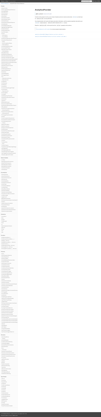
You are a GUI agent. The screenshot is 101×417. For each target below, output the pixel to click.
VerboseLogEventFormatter (7, 154)
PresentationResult (5, 204)
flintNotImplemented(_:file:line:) (8, 245)
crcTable (3, 160)
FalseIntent (3, 72)
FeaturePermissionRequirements (8, 354)
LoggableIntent (4, 399)
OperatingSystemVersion (6, 226)
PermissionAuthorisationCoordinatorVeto (10, 200)
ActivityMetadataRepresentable (8, 260)
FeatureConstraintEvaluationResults (9, 284)
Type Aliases (3, 376)
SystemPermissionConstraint (7, 208)
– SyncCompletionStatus (6, 43)
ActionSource (4, 179)
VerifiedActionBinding (6, 373)
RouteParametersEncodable (7, 311)
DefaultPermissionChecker (7, 65)
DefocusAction (4, 67)
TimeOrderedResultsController (7, 138)
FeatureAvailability (5, 190)
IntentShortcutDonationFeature (7, 97)
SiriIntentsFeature (5, 132)
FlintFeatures (4, 83)
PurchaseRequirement (6, 121)
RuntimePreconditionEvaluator (7, 130)
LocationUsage (4, 195)
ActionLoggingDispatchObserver (8, 9)
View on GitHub (97, 1)
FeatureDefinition (5, 287)
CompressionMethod (5, 185)
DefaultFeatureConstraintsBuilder (8, 60)
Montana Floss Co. (7, 413)
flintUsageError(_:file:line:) (7, 247)
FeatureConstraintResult (6, 351)
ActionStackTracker (5, 17)
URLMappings (4, 148)
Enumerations (4, 172)
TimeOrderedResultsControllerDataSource (10, 319)
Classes (2, 6)
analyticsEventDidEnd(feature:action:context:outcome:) (51, 36)
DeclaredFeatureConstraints (7, 345)
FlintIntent (3, 390)
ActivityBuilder (4, 24)
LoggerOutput (4, 301)
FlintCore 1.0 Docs (4, 1)
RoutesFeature (4, 129)
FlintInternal (3, 84)
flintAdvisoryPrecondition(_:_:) (7, 239)
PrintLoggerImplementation (7, 115)
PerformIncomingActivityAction (7, 108)
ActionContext (4, 8)
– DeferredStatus (5, 44)
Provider (3, 402)
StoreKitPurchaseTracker (6, 135)
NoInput (3, 362)
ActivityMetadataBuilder (6, 25)
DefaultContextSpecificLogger (7, 57)
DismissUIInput (4, 346)
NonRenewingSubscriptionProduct (8, 105)
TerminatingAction (5, 317)
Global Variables (4, 157)
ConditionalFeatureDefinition (7, 268)
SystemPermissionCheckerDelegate (9, 316)
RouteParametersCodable (7, 405)
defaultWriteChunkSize (6, 166)
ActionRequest (4, 13)
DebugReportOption (5, 189)
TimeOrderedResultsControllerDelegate (9, 322)
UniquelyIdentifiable (5, 328)
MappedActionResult (5, 198)
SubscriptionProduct (5, 137)
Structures (3, 335)
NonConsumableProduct (6, 103)
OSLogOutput (4, 107)
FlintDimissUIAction (5, 385)
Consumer (3, 380)
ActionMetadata (4, 11)
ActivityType (3, 184)
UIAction (3, 323)
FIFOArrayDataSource (6, 68)
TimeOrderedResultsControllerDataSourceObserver (12, 320)
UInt (2, 230)
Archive (3, 33)
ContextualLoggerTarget (6, 274)
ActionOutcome (4, 174)
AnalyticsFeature (5, 28)
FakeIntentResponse (5, 70)
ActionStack (3, 16)
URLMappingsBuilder (6, 150)
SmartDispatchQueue (6, 134)
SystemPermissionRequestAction (8, 209)
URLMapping (4, 370)
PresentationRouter (5, 304)
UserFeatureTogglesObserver (7, 331)
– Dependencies (4, 79)
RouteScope (4, 206)
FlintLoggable (4, 292)
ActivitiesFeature (5, 21)
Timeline (3, 140)
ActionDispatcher (5, 257)
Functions (3, 235)
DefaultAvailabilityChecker (7, 56)
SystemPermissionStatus (6, 211)
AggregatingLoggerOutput (6, 27)
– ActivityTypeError (5, 110)
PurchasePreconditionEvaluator (8, 119)
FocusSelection (4, 293)
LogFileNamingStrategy (6, 300)
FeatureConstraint (5, 282)
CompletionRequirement (6, 40)
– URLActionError (5, 113)
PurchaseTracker (5, 306)
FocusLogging (4, 92)
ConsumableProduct (5, 48)
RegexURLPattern (5, 124)
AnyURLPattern (4, 32)
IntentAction (3, 295)
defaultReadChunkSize (6, 164)
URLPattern (3, 327)
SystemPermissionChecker (7, 314)
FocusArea (3, 357)
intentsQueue (4, 169)
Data (2, 218)
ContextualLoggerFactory (6, 272)
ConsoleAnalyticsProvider (7, 46)
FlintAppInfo (4, 81)
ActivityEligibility (4, 181)
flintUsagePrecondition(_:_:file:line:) (9, 248)
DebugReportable (5, 276)
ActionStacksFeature (5, 19)
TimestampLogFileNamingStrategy (8, 146)
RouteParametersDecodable (7, 309)
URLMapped (4, 325)
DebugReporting (4, 52)
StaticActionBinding (5, 365)
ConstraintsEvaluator (5, 269)
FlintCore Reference (5, 3)
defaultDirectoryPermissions (7, 161)
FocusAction (4, 86)
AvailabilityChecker (5, 265)
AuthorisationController (6, 263)
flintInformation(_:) (5, 243)
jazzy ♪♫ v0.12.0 (9, 415)
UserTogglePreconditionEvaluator (8, 153)
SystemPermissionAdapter (7, 312)
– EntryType (3, 349)
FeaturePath (4, 382)
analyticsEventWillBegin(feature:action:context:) (49, 34)
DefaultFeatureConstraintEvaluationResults (10, 59)
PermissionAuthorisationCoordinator (9, 303)
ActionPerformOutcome (6, 177)
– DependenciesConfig (6, 78)
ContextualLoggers (5, 343)
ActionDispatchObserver (6, 255)
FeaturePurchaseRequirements (8, 356)
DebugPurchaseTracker (6, 49)
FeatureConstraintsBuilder (7, 285)
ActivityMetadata (4, 340)
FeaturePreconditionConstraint (7, 193)
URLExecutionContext (6, 368)
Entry (2, 348)
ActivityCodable (4, 258)
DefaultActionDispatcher (6, 54)
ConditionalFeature (5, 266)
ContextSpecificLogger (6, 271)
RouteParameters (5, 404)
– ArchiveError (4, 35)
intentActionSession (5, 167)
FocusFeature (4, 89)
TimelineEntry (4, 142)
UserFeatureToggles (5, 330)
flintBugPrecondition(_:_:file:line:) (8, 242)
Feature (3, 279)
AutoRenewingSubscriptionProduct (8, 38)
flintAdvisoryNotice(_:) (6, 237)
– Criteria (3, 123)
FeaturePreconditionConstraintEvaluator (10, 290)
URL (2, 232)
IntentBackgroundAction (6, 296)
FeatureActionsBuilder (6, 280)
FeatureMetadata (5, 73)
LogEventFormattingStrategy (7, 298)
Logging (3, 360)
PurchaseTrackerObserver (7, 308)
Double (3, 219)
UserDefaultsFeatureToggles (7, 151)
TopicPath (3, 367)
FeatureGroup (4, 288)
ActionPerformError (5, 176)
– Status (3, 41)
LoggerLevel (4, 197)
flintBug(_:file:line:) (5, 240)
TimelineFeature (4, 145)
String (2, 229)
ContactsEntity (4, 187)
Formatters (3, 94)
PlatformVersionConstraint (7, 203)
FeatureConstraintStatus (6, 192)
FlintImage (3, 386)
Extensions (3, 214)
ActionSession (4, 14)
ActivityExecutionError (6, 182)
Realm (14, 415)
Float (2, 222)
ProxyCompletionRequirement (7, 118)
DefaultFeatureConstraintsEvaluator (9, 62)
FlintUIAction (4, 397)
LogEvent (3, 100)
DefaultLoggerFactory (6, 64)
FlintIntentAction (4, 393)
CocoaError (3, 216)
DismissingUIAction (5, 277)
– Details (3, 338)
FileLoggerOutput (5, 75)
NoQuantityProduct (5, 102)
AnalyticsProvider (5, 261)
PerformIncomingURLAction (7, 111)
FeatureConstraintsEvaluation (7, 353)
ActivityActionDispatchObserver (8, 22)
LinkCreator (3, 99)
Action (2, 253)
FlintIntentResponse (5, 394)
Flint (2, 76)
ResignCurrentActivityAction (7, 127)
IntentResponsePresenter (6, 95)
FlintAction (3, 383)
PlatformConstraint (5, 364)
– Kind (2, 143)
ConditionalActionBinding (6, 341)
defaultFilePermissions (6, 163)
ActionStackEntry (5, 337)
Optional (3, 227)
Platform (3, 201)
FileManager (4, 221)
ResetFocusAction (5, 126)
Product (3, 116)
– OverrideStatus (5, 51)
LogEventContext (5, 359)
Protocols (3, 251)
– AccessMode (4, 36)
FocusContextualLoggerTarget (7, 87)
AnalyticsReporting (5, 30)
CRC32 (3, 378)
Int (1, 224)
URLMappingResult (5, 372)
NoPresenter (4, 401)
